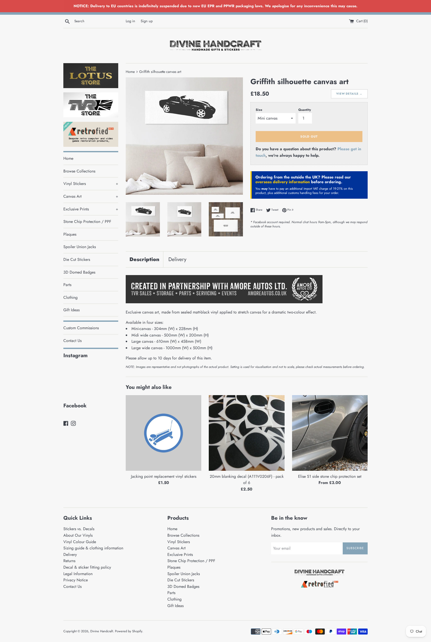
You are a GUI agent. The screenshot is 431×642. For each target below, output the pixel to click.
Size (259, 109)
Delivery (177, 259)
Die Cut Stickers (76, 259)
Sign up (147, 20)
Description (144, 259)
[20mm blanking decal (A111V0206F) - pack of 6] (246, 433)
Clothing (70, 297)
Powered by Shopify (128, 631)
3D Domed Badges (79, 272)
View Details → (349, 94)
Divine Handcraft (101, 631)
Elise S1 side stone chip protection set (329, 476)
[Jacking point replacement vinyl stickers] (163, 433)
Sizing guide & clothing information (93, 548)
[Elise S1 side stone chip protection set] (330, 433)
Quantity (304, 109)
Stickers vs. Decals (78, 529)
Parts (67, 285)
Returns (69, 561)
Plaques (69, 234)
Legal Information (78, 574)
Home (68, 158)
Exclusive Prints (90, 209)
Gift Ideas (71, 310)
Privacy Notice (75, 580)
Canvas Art (90, 196)
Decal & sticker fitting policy (87, 567)
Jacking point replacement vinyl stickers (163, 476)
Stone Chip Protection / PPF (87, 221)
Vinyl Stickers (90, 183)
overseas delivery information (282, 182)
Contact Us (72, 340)
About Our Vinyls (78, 535)
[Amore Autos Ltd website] (224, 302)
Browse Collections (79, 171)
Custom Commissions (81, 328)
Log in (130, 20)
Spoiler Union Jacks (79, 247)
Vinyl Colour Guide (79, 542)
